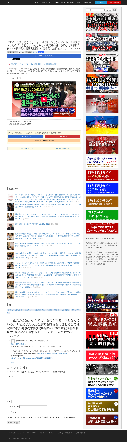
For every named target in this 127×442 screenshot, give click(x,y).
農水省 (56, 310)
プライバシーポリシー (47, 433)
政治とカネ (29, 310)
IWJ (8, 2)
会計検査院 (65, 310)
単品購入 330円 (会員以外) (44, 140)
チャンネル (46, 2)
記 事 (37, 2)
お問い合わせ (80, 433)
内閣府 (49, 310)
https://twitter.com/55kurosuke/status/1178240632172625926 (32, 358)
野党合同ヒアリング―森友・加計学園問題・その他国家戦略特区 (34, 64)
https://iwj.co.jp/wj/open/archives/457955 (52, 353)
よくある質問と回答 (65, 433)
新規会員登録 (114, 2)
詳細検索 (108, 10)
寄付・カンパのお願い (85, 2)
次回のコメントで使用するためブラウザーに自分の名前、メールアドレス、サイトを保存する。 (42, 417)
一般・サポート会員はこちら (44, 56)
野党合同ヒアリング (15, 310)
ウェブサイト (11, 412)
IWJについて (31, 433)
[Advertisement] (44, 21)
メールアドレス (13, 407)
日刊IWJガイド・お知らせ (63, 2)
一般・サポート (25, 136)
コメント (10, 376)
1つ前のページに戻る (26, 148)
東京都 (35, 52)
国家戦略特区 (40, 310)
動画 (40, 52)
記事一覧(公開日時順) (63, 148)
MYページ (100, 2)
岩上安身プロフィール (16, 433)
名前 (9, 401)
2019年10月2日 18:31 (18, 344)
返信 (12, 362)
